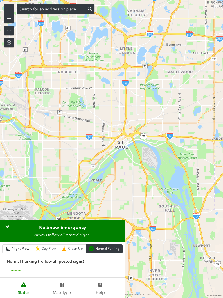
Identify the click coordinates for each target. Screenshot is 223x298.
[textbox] (51, 9)
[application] (111, 149)
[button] (9, 9)
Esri (220, 295)
